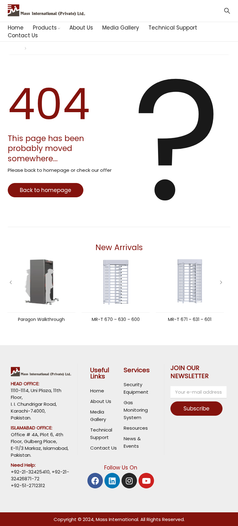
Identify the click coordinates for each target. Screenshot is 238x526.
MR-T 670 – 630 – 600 (116, 319)
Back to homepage (45, 190)
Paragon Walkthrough (41, 319)
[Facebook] (95, 480)
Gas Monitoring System (136, 410)
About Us (100, 401)
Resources (136, 428)
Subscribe (196, 408)
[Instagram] (129, 480)
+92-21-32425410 (30, 472)
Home (14, 48)
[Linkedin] (112, 480)
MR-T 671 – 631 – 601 (189, 319)
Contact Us (103, 448)
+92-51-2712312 (28, 485)
